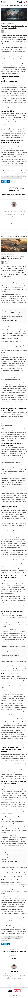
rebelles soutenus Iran (6, 938)
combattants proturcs (8, 176)
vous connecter (8, 223)
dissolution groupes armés (20, 176)
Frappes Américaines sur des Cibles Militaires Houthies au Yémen (13, 258)
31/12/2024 (7, 32)
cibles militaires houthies (9, 936)
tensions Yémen (5, 940)
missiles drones (19, 936)
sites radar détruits (17, 938)
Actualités (4, 23)
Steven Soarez (8, 31)
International (10, 23)
